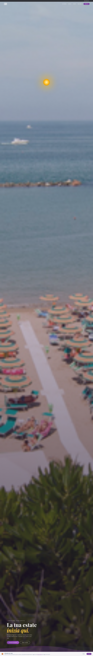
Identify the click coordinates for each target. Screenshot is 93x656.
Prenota (86, 3)
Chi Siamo (64, 3)
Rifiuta (84, 653)
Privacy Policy (39, 654)
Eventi (74, 3)
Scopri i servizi (25, 642)
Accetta (89, 653)
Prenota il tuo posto (13, 642)
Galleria (80, 3)
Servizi (69, 3)
